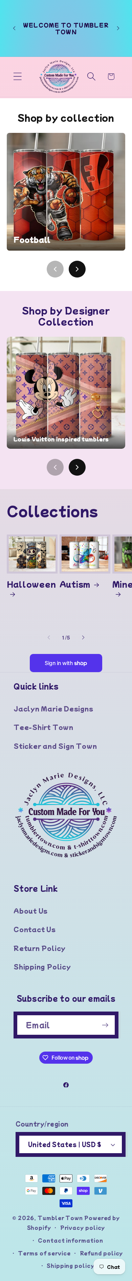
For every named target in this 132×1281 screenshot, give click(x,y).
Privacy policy (82, 1227)
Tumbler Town (60, 1217)
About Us (31, 910)
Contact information (70, 1240)
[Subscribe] (105, 1025)
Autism (75, 584)
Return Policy (40, 948)
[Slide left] (48, 637)
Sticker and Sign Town (55, 745)
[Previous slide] (55, 269)
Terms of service (44, 1252)
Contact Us (35, 929)
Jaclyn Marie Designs (53, 708)
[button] (17, 76)
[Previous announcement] (14, 28)
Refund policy (101, 1252)
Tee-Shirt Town (43, 727)
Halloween (31, 584)
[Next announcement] (118, 28)
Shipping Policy (42, 966)
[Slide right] (83, 637)
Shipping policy (70, 1265)
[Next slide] (77, 269)
